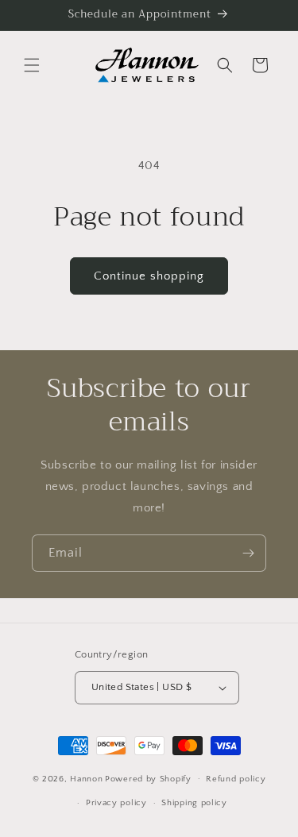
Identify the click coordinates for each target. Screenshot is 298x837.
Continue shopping (149, 276)
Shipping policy (194, 803)
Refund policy (235, 779)
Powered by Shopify (148, 778)
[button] (31, 65)
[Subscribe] (247, 553)
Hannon (86, 778)
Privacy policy (116, 803)
